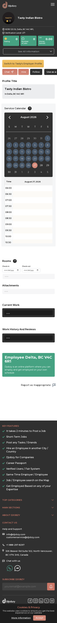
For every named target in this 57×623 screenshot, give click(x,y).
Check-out (26, 266)
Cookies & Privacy (28, 607)
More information (21, 618)
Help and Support (12, 529)
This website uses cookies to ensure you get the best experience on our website (28, 610)
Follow (36, 72)
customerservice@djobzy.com (22, 537)
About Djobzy (11, 515)
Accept (39, 618)
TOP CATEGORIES (12, 500)
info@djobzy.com (15, 534)
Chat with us (13, 561)
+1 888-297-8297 (15, 545)
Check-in (5, 266)
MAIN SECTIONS (11, 507)
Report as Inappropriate (36, 385)
